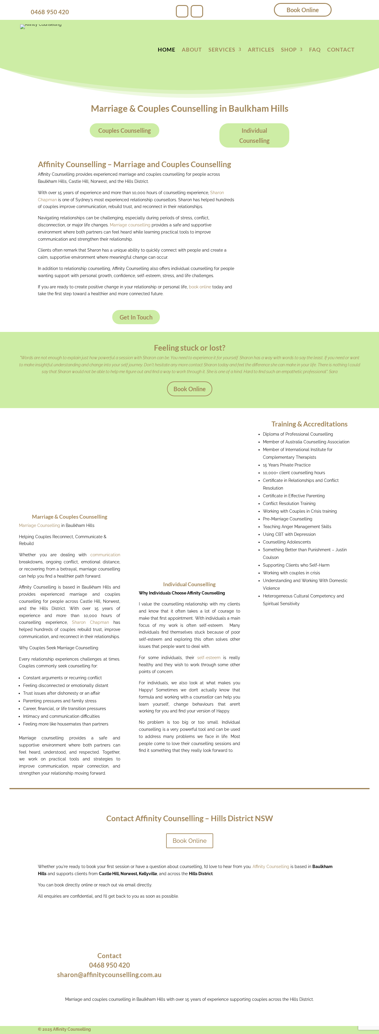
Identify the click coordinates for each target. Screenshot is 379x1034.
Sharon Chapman (90, 622)
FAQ (315, 50)
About (192, 50)
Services (221, 50)
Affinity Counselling (271, 866)
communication (105, 554)
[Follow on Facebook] (182, 11)
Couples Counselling (124, 130)
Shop (289, 50)
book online (200, 287)
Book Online (303, 9)
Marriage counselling (130, 225)
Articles (261, 50)
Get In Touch (136, 317)
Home (166, 50)
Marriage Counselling (39, 525)
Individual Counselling (254, 135)
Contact (341, 50)
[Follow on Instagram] (197, 11)
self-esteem (209, 657)
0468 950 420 (50, 11)
